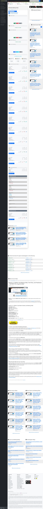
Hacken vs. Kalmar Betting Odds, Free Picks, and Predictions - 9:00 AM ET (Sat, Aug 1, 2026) (21, 244)
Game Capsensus (3, 20)
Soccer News (15, 225)
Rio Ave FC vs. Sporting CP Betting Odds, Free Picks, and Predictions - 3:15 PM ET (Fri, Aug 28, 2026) (35, 75)
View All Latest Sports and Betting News (34, 432)
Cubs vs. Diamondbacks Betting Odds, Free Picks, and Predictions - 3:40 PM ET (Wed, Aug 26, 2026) (37, 407)
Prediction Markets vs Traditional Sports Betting (33, 450)
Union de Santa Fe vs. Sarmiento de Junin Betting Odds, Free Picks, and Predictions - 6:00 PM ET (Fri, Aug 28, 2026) (35, 55)
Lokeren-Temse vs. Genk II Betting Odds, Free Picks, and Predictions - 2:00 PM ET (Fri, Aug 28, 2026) (19, 414)
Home (9, 475)
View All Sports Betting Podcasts (36, 20)
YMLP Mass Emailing (19, 486)
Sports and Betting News (20, 480)
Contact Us (9, 488)
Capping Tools (10, 480)
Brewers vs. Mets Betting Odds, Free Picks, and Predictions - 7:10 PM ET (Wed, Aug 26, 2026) (37, 427)
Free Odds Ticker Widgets (20, 483)
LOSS (17, 23)
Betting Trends (3, 17)
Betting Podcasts (3, 22)
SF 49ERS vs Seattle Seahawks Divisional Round (33, 457)
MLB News (34, 397)
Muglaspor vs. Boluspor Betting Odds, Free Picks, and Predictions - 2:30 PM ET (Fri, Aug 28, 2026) (35, 84)
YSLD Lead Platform (19, 485)
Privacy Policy (36, 476)
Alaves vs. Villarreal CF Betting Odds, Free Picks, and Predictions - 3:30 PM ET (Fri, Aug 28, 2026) (35, 65)
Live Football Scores (28, 477)
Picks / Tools (11, 72)
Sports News (3, 8)
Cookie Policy (36, 477)
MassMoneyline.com (28, 444)
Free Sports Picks (19, 484)
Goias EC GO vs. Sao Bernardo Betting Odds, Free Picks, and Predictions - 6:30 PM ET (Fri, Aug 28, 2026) (35, 45)
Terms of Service (36, 475)
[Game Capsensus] (11, 66)
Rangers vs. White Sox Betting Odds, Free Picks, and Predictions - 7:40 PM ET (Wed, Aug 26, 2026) (37, 420)
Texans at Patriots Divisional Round (31, 453)
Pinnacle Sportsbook (28, 475)
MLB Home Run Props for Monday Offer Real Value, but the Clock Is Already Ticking (16, 455)
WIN (15, 23)
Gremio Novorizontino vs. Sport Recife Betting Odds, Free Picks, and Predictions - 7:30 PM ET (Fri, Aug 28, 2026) (35, 34)
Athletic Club (34, 328)
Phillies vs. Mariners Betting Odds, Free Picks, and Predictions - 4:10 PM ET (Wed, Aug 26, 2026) (37, 414)
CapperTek (9, 9)
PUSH (20, 23)
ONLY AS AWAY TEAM (12, 12)
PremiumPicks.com (20, 319)
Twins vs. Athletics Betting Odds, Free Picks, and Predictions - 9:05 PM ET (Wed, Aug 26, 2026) (37, 394)
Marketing (18, 476)
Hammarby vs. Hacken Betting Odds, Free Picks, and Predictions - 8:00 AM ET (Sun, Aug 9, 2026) (21, 238)
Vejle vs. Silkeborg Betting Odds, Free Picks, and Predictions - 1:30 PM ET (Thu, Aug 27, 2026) (19, 401)
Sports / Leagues (3, 7)
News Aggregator (3, 21)
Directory (2, 12)
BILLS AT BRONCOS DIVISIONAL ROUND (32, 460)
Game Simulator (3, 19)
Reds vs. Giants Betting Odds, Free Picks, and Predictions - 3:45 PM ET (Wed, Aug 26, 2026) (37, 401)
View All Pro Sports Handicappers (25, 272)
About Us (9, 486)
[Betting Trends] (9, 66)
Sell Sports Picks (10, 487)
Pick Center (2, 6)
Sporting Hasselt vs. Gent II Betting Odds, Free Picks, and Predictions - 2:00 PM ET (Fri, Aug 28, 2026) (19, 407)
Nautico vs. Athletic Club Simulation (14, 358)
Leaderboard (3, 11)
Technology (18, 475)
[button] (41, 1)
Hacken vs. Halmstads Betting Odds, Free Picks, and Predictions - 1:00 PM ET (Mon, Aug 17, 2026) (21, 233)
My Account (2, 3)
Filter (12, 11)
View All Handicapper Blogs (34, 464)
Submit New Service (19, 479)
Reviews (9, 479)
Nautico (29, 328)
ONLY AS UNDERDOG (12, 13)
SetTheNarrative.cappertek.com (29, 455)
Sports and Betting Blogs (20, 481)
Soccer (15, 9)
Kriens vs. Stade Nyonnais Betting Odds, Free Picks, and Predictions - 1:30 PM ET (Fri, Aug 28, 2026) (19, 420)
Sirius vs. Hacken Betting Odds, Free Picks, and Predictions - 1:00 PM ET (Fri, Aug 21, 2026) (21, 228)
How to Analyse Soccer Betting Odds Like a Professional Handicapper (15, 442)
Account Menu (3, 4)
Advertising (18, 477)
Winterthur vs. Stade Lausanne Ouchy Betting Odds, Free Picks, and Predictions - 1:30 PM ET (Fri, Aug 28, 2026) (19, 427)
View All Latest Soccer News (16, 433)
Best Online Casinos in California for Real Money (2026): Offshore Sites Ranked (16, 464)
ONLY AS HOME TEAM (16, 12)
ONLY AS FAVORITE (15, 13)
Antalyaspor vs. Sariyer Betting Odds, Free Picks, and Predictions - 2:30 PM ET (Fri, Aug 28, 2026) (19, 394)
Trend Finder (3, 18)
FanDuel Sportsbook (28, 476)
